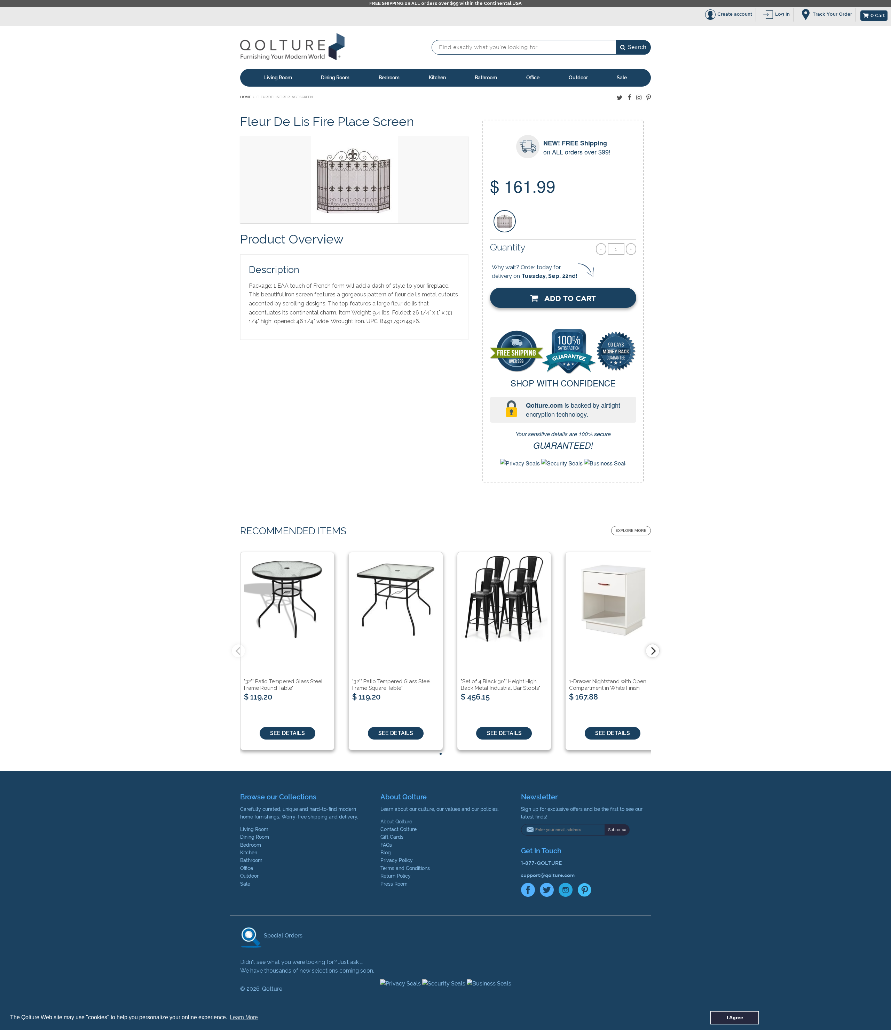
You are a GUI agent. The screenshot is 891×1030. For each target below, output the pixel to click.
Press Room (394, 884)
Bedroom (389, 77)
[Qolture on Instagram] (638, 98)
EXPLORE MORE (631, 530)
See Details (287, 733)
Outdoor (578, 77)
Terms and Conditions (405, 868)
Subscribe (617, 830)
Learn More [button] (244, 1017)
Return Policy (395, 876)
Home (245, 97)
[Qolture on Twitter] (620, 98)
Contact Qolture (398, 829)
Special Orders (282, 935)
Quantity (508, 247)
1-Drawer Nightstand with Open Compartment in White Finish (607, 685)
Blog (385, 852)
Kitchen (437, 77)
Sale (622, 77)
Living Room (278, 77)
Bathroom (486, 77)
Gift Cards (391, 837)
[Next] (653, 651)
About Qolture (396, 821)
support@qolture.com (548, 875)
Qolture (272, 988)
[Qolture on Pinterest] (648, 98)
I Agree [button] (735, 1017)
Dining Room (335, 77)
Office (532, 77)
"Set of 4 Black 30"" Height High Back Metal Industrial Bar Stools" (500, 685)
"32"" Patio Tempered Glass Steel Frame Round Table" (283, 685)
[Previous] (238, 651)
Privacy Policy (396, 860)
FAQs (386, 845)
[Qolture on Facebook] (629, 98)
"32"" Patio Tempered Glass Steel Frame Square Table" (391, 685)
